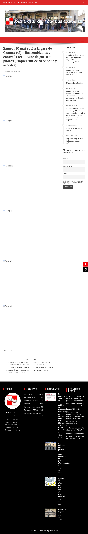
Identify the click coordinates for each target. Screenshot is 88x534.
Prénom (65, 159)
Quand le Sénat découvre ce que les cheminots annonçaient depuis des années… (74, 95)
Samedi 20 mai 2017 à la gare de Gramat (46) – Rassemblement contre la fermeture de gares (44, 365)
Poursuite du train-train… (75, 433)
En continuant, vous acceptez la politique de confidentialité (73, 182)
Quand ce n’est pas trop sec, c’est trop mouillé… (74, 72)
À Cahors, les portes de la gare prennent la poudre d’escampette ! (75, 398)
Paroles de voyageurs (32, 413)
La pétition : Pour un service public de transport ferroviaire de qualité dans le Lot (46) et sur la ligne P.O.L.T (75, 114)
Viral (45, 531)
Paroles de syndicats (32, 407)
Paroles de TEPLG (31, 410)
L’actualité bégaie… (74, 83)
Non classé (14, 351)
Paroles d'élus (29, 397)
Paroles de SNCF (30, 404)
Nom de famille (68, 166)
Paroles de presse (31, 401)
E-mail (65, 173)
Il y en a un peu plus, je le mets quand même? (75, 141)
